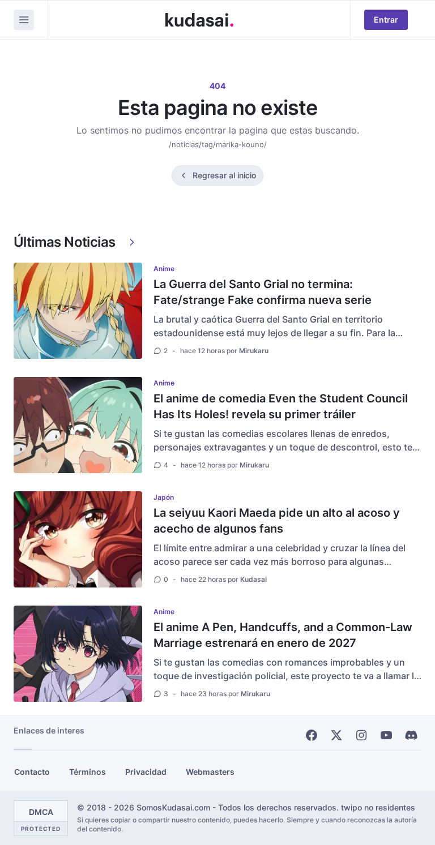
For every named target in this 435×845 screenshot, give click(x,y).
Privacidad (146, 772)
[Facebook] (311, 735)
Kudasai (253, 579)
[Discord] (411, 735)
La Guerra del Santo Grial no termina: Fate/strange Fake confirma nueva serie (262, 292)
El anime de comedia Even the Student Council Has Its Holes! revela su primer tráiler (280, 406)
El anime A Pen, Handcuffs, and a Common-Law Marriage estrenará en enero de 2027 (282, 635)
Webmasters (210, 772)
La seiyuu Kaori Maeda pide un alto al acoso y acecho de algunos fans (276, 520)
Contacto (32, 772)
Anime (163, 268)
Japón (163, 497)
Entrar (386, 19)
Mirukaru (253, 350)
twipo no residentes (378, 807)
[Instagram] (361, 735)
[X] (336, 735)
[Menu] (24, 20)
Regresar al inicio (224, 175)
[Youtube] (386, 735)
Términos (87, 772)
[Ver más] (132, 242)
